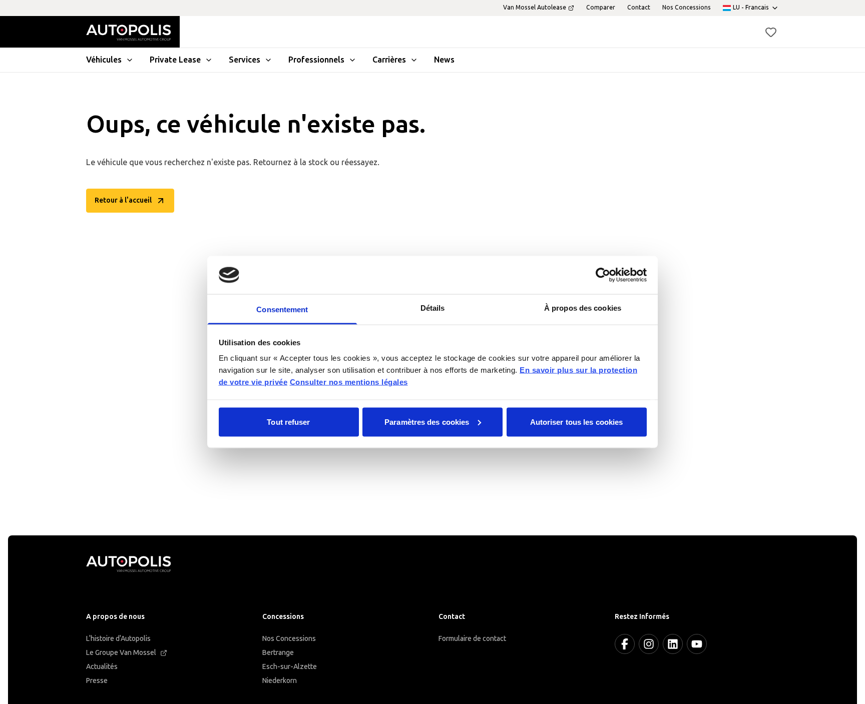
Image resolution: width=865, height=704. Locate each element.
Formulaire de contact (472, 638)
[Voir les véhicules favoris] (771, 32)
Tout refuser (288, 421)
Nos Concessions (289, 638)
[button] (771, 32)
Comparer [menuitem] (600, 7)
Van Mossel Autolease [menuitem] (534, 7)
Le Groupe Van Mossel (121, 652)
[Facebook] (625, 644)
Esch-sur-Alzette (289, 666)
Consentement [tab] (282, 309)
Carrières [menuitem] (389, 60)
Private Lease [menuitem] (175, 60)
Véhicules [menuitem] (104, 60)
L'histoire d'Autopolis (118, 638)
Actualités (102, 666)
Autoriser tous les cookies (576, 421)
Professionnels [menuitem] (316, 60)
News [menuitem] (444, 60)
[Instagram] (649, 644)
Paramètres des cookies (426, 421)
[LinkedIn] (673, 644)
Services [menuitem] (244, 60)
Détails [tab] (432, 308)
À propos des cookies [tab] (582, 308)
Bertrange (278, 652)
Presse (97, 680)
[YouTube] (697, 644)
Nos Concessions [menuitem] (686, 7)
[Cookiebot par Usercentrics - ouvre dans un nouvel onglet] (603, 274)
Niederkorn (279, 680)
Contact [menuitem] (638, 7)
